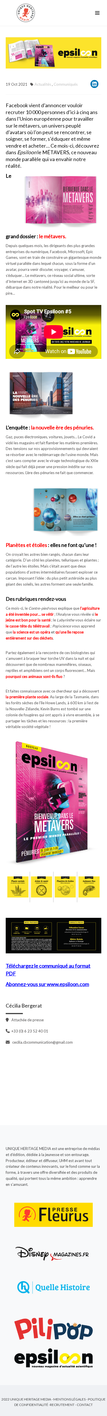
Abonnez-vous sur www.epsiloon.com (47, 984)
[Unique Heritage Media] (27, 13)
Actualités (43, 84)
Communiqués (66, 84)
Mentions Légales (69, 1399)
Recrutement (62, 1405)
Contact (85, 1405)
